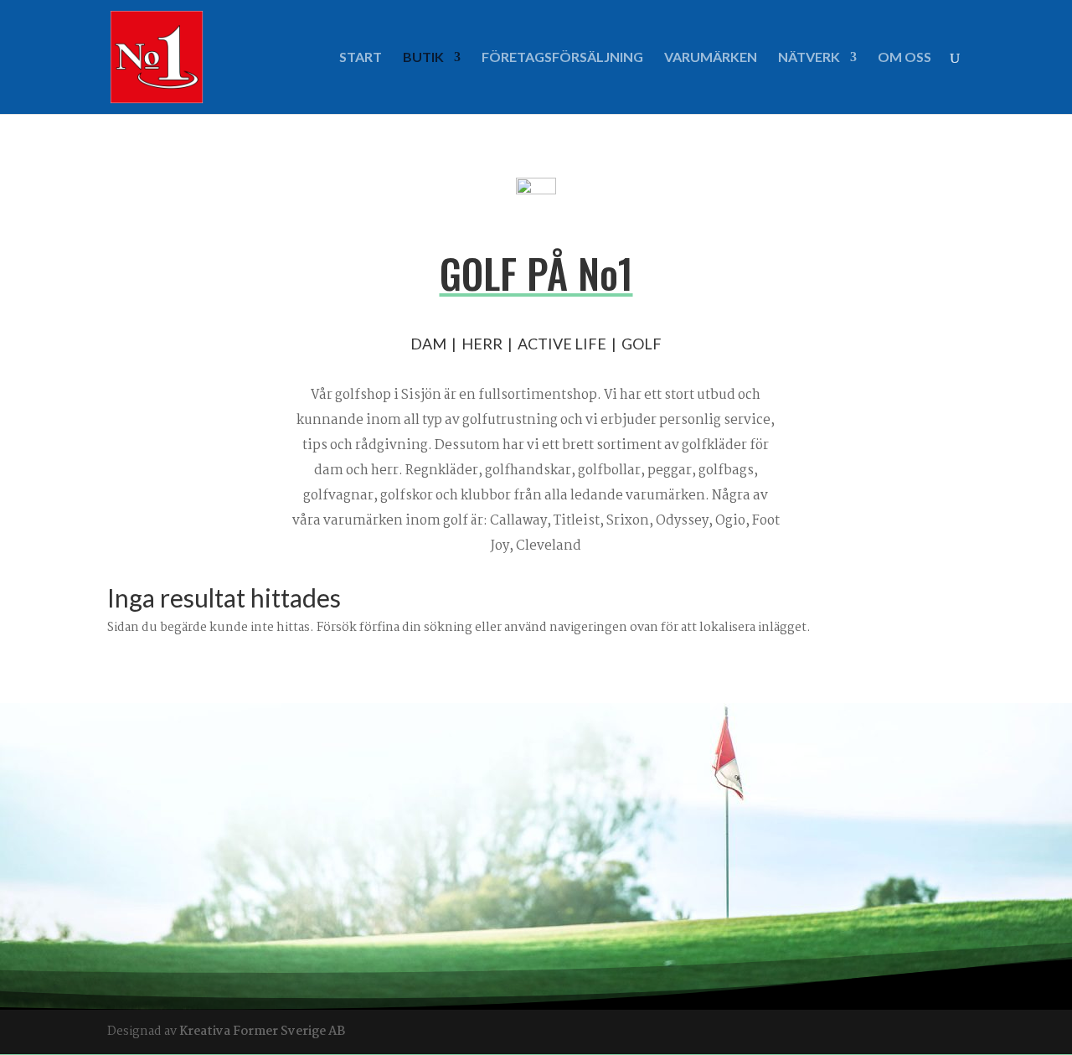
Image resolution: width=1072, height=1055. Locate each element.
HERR (481, 343)
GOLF (641, 343)
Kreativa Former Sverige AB (262, 1031)
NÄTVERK (809, 58)
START (360, 58)
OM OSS (904, 58)
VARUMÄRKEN (710, 58)
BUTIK (423, 58)
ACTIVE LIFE (562, 343)
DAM (428, 343)
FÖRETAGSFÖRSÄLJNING (562, 58)
